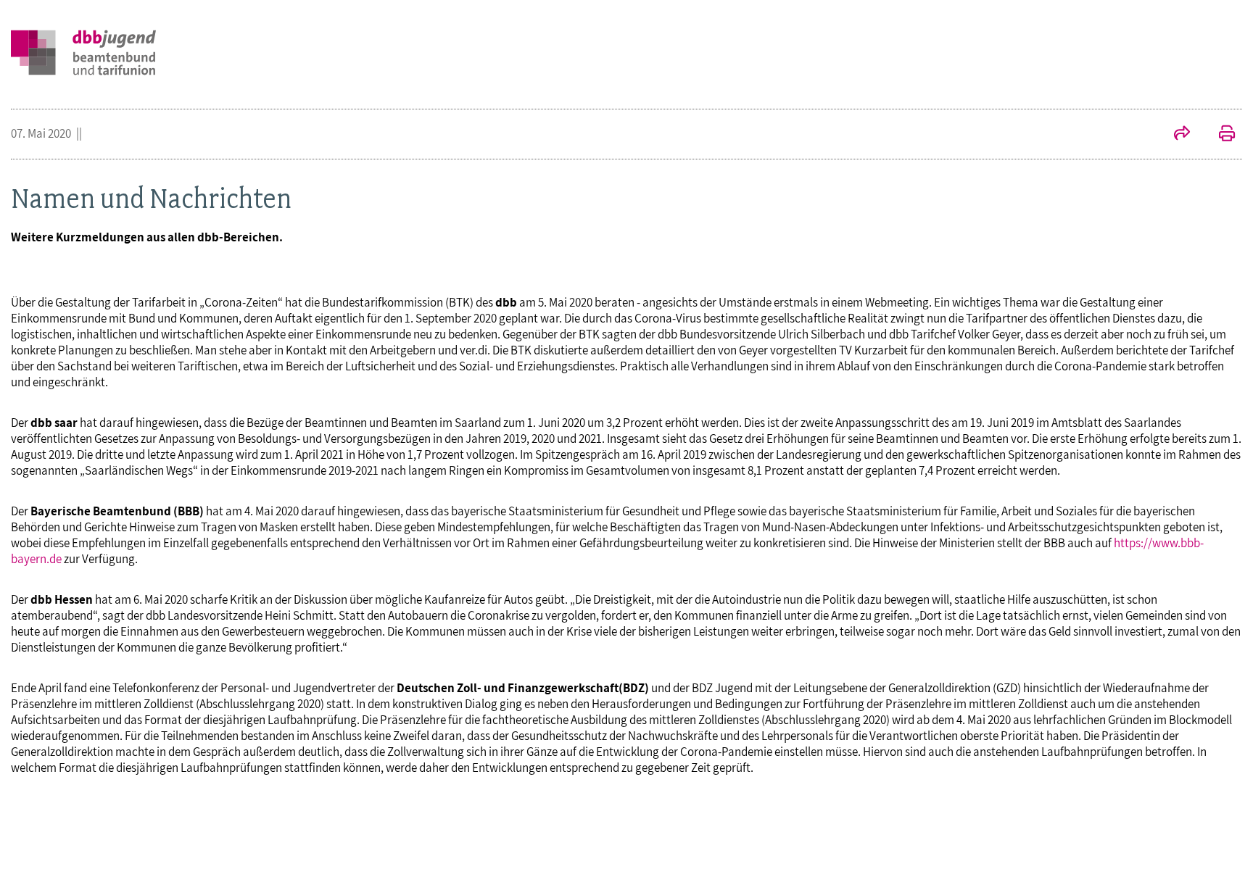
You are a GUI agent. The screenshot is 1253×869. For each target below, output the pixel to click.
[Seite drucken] (1219, 135)
